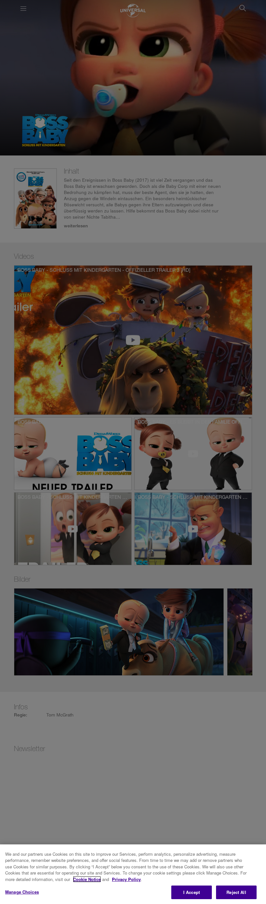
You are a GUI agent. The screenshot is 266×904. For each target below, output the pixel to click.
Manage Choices (22, 892)
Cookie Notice (87, 879)
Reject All (236, 892)
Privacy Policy (126, 879)
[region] (133, 874)
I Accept (191, 892)
